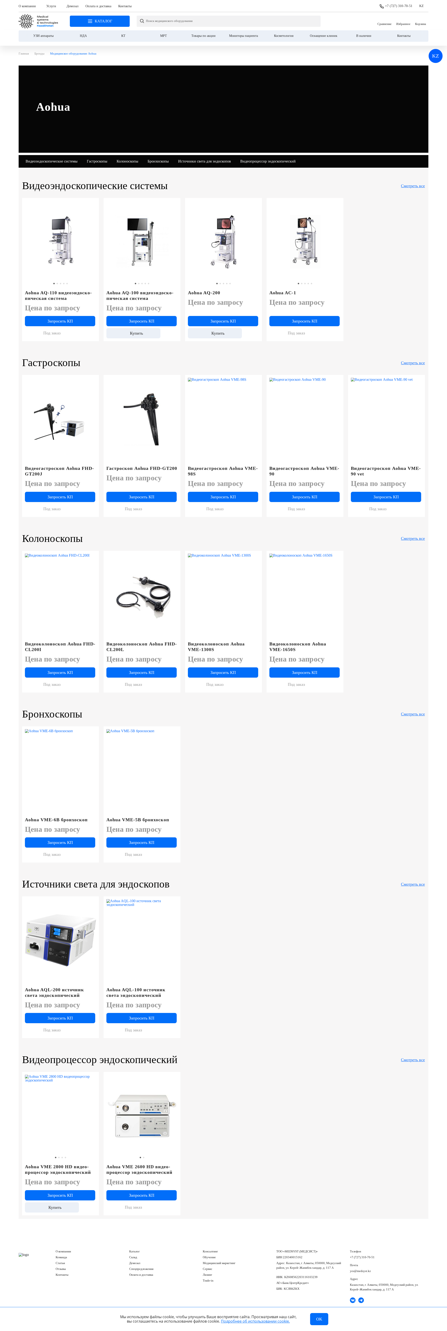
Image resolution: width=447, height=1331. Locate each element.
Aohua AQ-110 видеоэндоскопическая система (58, 295)
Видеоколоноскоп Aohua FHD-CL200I (60, 646)
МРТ (163, 36)
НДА (83, 36)
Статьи (60, 1263)
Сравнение (384, 21)
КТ (123, 36)
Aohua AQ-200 (204, 292)
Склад (133, 1257)
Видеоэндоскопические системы (52, 161)
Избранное (403, 21)
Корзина (420, 21)
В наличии (363, 36)
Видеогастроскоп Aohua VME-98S (223, 471)
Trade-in (208, 1280)
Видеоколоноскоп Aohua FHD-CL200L (141, 646)
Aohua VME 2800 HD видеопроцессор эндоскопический (58, 1169)
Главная (38, 21)
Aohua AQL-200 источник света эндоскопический (54, 992)
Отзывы (61, 1269)
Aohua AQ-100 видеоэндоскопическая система (139, 295)
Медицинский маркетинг (219, 1263)
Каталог (134, 1251)
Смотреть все (413, 186)
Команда (61, 1257)
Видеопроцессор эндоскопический (268, 161)
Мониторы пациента (243, 36)
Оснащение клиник (323, 36)
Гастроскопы (97, 161)
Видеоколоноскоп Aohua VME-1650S (297, 646)
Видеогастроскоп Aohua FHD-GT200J (59, 471)
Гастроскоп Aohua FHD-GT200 (141, 468)
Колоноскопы (127, 161)
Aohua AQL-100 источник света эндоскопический (136, 992)
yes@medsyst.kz (360, 1271)
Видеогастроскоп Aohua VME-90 (304, 471)
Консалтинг (210, 1251)
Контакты (125, 6)
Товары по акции (203, 36)
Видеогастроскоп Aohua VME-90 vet (386, 471)
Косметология (283, 36)
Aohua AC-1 (282, 292)
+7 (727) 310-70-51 (398, 6)
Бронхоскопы (158, 161)
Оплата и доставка (98, 6)
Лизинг (207, 1274)
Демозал (72, 6)
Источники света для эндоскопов (204, 161)
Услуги (51, 6)
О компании (27, 6)
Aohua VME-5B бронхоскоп (137, 819)
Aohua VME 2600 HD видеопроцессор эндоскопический (139, 1169)
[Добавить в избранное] (93, 203)
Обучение (209, 1257)
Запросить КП (60, 321)
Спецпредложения (141, 1269)
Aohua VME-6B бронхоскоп (56, 819)
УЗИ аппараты (43, 36)
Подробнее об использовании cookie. (255, 1321)
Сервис (207, 1269)
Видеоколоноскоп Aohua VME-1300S (216, 646)
